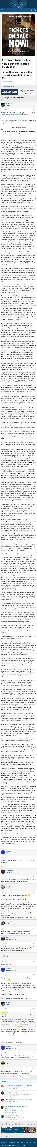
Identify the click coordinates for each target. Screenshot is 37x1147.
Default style (5, 1140)
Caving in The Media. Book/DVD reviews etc (20, 1094)
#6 (35, 944)
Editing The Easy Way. (11, 1116)
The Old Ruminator (8, 1117)
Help (27, 1142)
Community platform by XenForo (14, 1145)
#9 (35, 1009)
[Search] (35, 10)
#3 (35, 877)
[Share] (33, 110)
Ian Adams (7, 1094)
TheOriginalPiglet (8, 1087)
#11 (35, 1068)
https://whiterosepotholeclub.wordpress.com (14, 114)
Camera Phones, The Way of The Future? (18, 1100)
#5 (35, 928)
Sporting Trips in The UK (19, 1087)
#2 (35, 857)
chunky (6, 1101)
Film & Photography (13, 1101)
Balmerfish (5, 100)
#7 (35, 961)
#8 (35, 975)
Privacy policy (20, 1142)
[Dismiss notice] (34, 59)
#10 (35, 1053)
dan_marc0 (7, 1110)
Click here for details (8, 82)
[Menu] (2, 10)
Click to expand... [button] (18, 1026)
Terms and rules (12, 1142)
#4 (35, 892)
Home (30, 1142)
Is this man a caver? (11, 1092)
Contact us (4, 1142)
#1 (35, 110)
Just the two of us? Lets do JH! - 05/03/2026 (18, 1085)
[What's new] (31, 10)
